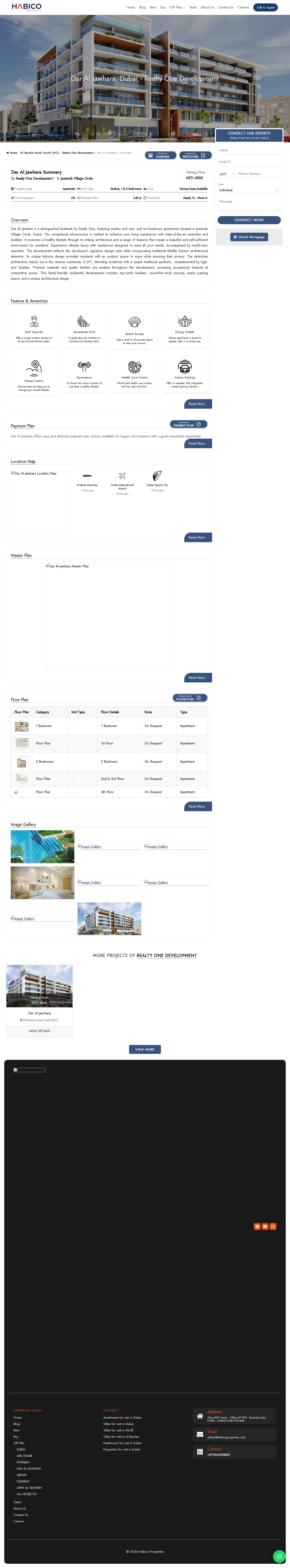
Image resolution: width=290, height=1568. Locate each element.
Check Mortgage (251, 237)
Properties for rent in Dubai (121, 1449)
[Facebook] (257, 1226)
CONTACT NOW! (249, 220)
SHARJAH (23, 1462)
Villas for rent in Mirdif (118, 1430)
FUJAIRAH (23, 1481)
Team (193, 7)
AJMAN (22, 1475)
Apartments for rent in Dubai (122, 1417)
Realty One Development (78, 153)
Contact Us (226, 7)
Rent (153, 7)
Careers (243, 7)
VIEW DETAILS (39, 1031)
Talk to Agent (266, 7)
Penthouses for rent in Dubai (122, 1443)
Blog (142, 7)
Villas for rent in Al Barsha (121, 1436)
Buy (163, 7)
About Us (207, 7)
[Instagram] (273, 1226)
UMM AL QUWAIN (29, 1487)
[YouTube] (265, 1226)
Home (130, 7)
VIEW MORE (145, 1049)
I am (221, 183)
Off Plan (19, 1443)
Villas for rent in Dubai (118, 1424)
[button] (279, 1556)
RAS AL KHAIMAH (29, 1468)
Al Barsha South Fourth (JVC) (40, 153)
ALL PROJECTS (27, 1494)
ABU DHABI (24, 1455)
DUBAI (21, 1449)
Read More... (198, 403)
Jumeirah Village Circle (77, 178)
